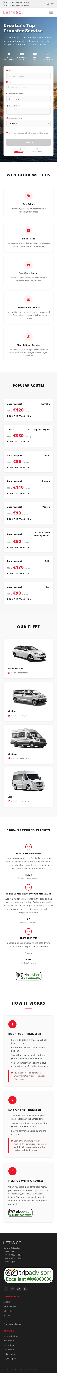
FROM (10, 71)
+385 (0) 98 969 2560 (12, 1258)
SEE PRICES (27, 142)
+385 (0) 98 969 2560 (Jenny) (17, 5)
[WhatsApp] (25, 1288)
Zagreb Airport (10, 1358)
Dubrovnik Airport (11, 1336)
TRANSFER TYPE (15, 118)
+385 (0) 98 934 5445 (12, 1254)
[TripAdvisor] (52, 3)
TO (10, 82)
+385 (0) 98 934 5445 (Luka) (17, 2)
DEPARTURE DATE (16, 94)
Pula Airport (9, 1340)
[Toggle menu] (51, 12)
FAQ (5, 1319)
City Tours (8, 1310)
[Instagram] (48, 3)
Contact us (18, 152)
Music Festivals (10, 1306)
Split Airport (9, 1349)
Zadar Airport (9, 1354)
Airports (7, 1301)
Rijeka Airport (9, 1345)
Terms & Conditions (12, 1324)
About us (7, 1315)
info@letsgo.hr (10, 1261)
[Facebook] (44, 3)
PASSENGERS (14, 106)
